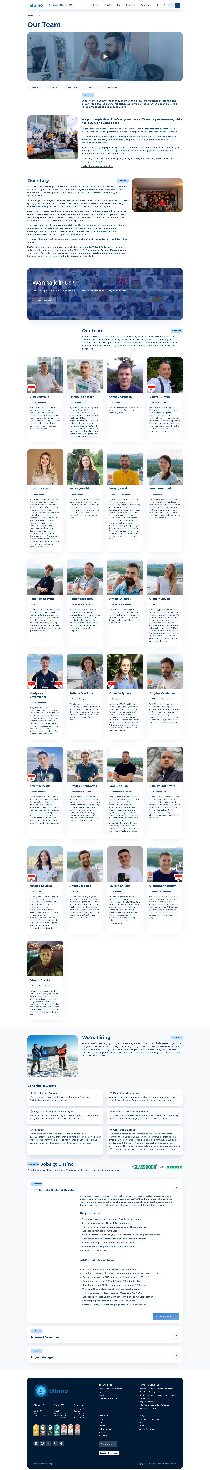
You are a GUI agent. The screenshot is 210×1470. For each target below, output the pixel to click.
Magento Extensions (146, 1402)
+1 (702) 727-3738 (80, 1418)
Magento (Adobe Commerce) (150, 1419)
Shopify (101, 1395)
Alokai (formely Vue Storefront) (110, 1398)
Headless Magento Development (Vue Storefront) (157, 1395)
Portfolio (108, 5)
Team (120, 5)
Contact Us (146, 5)
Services (97, 5)
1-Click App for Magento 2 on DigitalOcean (154, 1405)
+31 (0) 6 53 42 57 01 (61, 1418)
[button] (105, 1188)
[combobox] (164, 5)
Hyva (100, 1392)
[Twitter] (48, 1443)
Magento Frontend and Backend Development (156, 1389)
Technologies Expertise (107, 1429)
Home (30, 16)
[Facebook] (36, 1443)
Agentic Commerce (146, 1429)
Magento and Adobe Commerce (110, 1389)
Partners (102, 1432)
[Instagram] (42, 1443)
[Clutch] (61, 1443)
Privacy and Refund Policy (42, 1464)
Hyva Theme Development (149, 1392)
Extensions (131, 5)
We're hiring (103, 1436)
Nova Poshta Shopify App (148, 1408)
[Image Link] (36, 5)
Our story (102, 1419)
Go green (102, 1439)
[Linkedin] (55, 1443)
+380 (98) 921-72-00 (40, 1415)
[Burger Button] (177, 5)
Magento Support (145, 1398)
